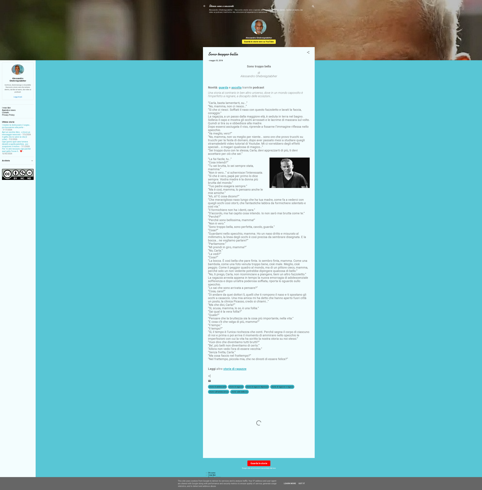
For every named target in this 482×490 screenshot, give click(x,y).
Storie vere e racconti (221, 6)
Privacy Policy (8, 115)
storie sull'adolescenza (218, 392)
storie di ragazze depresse (257, 387)
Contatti (5, 112)
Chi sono (211, 473)
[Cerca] (313, 7)
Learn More (290, 483)
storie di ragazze (236, 387)
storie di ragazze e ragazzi (282, 387)
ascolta (236, 87)
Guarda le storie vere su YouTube (259, 42)
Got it (301, 483)
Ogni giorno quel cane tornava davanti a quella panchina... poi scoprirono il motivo (15, 144)
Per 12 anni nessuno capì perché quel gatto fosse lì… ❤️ (16, 150)
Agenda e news (9, 110)
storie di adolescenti (217, 387)
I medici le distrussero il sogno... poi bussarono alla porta (16, 126)
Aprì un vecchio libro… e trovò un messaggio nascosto (16, 133)
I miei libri (212, 475)
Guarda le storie (259, 463)
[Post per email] (209, 382)
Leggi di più (18, 97)
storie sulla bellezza (239, 392)
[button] (308, 53)
